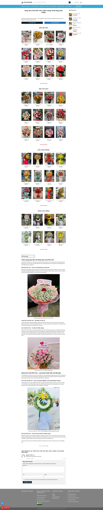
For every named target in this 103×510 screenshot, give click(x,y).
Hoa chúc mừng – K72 (26, 200)
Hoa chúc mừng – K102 (26, 165)
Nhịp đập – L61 (26, 104)
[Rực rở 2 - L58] (38, 132)
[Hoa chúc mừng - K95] (49, 159)
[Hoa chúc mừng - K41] (38, 159)
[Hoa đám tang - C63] (26, 237)
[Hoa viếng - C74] (49, 220)
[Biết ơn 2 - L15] (49, 132)
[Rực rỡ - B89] (49, 36)
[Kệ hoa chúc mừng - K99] (49, 193)
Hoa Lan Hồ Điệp (68, 6)
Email (45, 474)
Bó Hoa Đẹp (42, 6)
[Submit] (70, 2)
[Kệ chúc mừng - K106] (61, 193)
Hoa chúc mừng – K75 (61, 165)
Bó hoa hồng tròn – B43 (49, 60)
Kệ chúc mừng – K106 (61, 200)
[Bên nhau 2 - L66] (49, 115)
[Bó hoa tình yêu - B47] (61, 71)
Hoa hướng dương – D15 (38, 43)
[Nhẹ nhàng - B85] (38, 54)
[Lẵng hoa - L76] (61, 115)
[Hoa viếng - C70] (61, 220)
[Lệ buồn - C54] (49, 237)
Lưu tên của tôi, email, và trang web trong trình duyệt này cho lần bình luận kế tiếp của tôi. (41, 479)
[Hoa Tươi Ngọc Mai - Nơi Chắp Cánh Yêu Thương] (26, 2)
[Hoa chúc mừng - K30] (38, 193)
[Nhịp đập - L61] (26, 98)
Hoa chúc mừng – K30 (38, 200)
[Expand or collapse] (33, 256)
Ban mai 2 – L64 (38, 104)
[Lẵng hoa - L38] (26, 115)
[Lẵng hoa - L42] (61, 98)
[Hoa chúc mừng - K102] (26, 159)
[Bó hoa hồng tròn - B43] (49, 54)
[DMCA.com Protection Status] (39, 503)
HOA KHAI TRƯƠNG (34, 6)
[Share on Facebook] (40, 446)
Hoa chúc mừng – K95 (49, 165)
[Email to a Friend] (44, 446)
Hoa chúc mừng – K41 (38, 165)
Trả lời (64, 458)
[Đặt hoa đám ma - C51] (38, 237)
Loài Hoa (28, 6)
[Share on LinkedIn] (47, 446)
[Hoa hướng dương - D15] (38, 36)
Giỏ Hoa (47, 6)
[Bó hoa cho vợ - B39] (26, 54)
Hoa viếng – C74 (49, 226)
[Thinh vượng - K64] (38, 176)
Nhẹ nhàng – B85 (38, 60)
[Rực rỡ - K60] (61, 176)
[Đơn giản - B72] (38, 71)
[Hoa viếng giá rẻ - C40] (38, 220)
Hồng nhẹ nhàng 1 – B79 (26, 43)
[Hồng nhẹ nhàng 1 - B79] (26, 36)
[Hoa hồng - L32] (26, 132)
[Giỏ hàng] (81, 2)
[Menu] (34, 2)
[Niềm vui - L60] (38, 115)
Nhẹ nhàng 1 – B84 (61, 43)
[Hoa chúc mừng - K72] (26, 193)
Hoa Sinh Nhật (53, 6)
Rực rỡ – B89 (49, 43)
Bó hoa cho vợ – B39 (26, 60)
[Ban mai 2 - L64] (38, 98)
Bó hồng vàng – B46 (60, 60)
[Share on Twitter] (42, 446)
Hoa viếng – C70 (61, 226)
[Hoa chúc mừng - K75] (61, 159)
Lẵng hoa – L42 (60, 104)
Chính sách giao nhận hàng (73, 501)
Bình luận (25, 465)
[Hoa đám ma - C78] (61, 237)
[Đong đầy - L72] (49, 98)
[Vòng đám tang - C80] (26, 220)
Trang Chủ (23, 6)
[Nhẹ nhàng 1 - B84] (61, 36)
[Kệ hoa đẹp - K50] (26, 176)
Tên (24, 474)
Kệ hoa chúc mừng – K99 (49, 200)
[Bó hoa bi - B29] (26, 71)
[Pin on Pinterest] (45, 446)
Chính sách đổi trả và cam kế (73, 497)
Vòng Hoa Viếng (60, 6)
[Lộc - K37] (49, 176)
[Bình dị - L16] (61, 132)
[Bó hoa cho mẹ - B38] (49, 71)
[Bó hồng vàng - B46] (61, 54)
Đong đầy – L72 (49, 104)
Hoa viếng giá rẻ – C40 (38, 226)
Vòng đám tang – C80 (26, 226)
